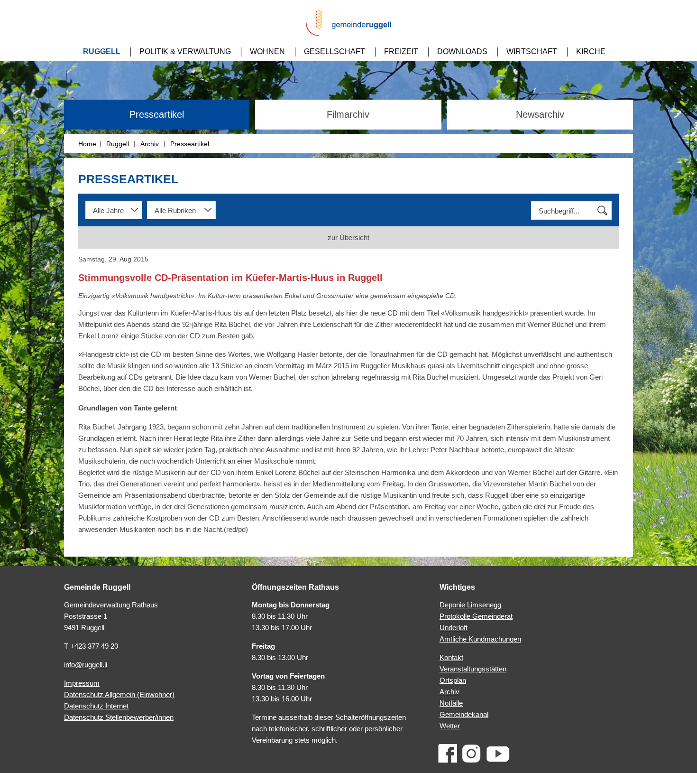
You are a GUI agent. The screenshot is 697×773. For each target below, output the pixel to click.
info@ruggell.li (85, 665)
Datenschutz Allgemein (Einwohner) (119, 694)
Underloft (454, 628)
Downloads (462, 51)
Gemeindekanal (464, 714)
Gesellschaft (334, 51)
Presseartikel (156, 114)
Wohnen (267, 51)
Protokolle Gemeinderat (476, 616)
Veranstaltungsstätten (473, 669)
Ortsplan (453, 680)
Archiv (149, 144)
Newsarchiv (540, 114)
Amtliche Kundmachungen (480, 639)
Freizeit (401, 51)
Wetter (450, 726)
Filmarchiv (348, 114)
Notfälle (451, 703)
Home (87, 144)
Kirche (590, 51)
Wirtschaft (531, 51)
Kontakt (451, 657)
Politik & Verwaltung (185, 51)
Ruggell (101, 51)
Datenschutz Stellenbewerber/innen (119, 717)
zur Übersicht (348, 237)
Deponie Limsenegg (470, 605)
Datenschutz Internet (96, 706)
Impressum (82, 683)
